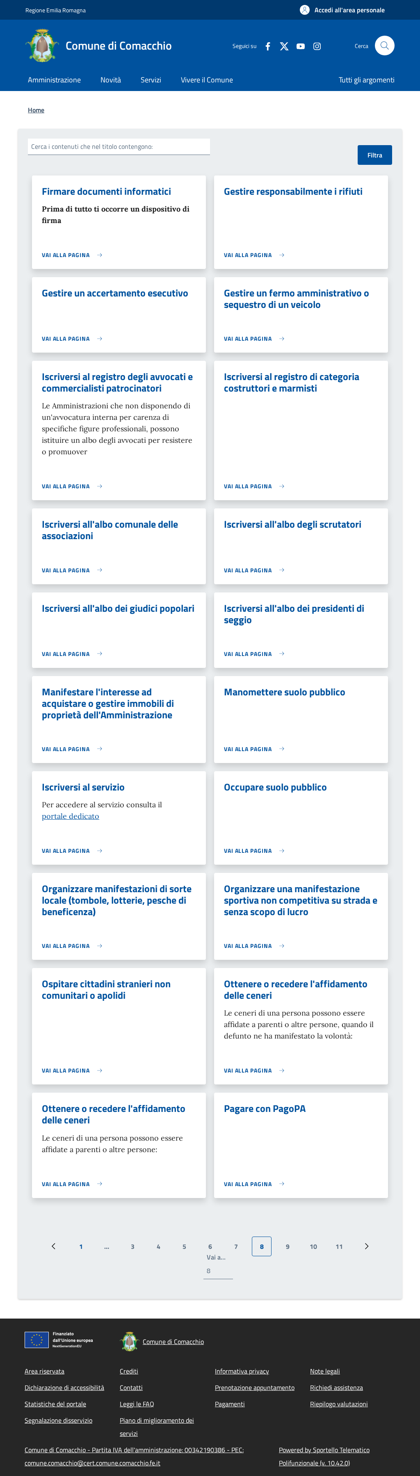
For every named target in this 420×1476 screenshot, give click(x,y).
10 (316, 1248)
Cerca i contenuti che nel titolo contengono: (92, 146)
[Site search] (385, 45)
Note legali (325, 1371)
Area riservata (44, 1371)
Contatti (131, 1387)
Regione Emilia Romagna (55, 10)
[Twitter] (281, 45)
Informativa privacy (242, 1371)
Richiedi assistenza (336, 1387)
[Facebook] (264, 45)
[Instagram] (314, 45)
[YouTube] (297, 45)
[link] (74, 255)
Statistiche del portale (55, 1404)
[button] (342, 10)
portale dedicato (70, 816)
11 (342, 1248)
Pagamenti (230, 1404)
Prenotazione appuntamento (254, 1387)
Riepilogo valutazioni (339, 1404)
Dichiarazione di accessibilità (64, 1387)
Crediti (129, 1371)
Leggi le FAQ (137, 1404)
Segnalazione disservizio (58, 1420)
